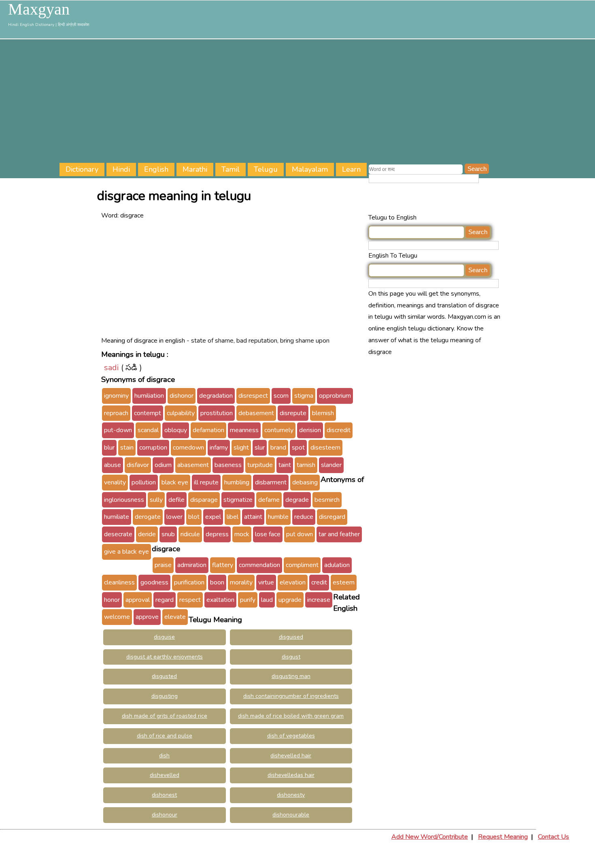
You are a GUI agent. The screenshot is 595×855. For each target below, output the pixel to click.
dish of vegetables (291, 736)
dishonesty (291, 795)
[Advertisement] (327, 102)
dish (164, 755)
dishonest (164, 795)
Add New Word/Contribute (429, 836)
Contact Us (553, 836)
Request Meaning (503, 836)
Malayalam (310, 169)
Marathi (195, 169)
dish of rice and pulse (164, 736)
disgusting (164, 696)
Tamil (230, 169)
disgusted (164, 676)
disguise (164, 637)
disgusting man (291, 676)
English (156, 169)
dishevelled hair (290, 755)
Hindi (121, 169)
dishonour (164, 815)
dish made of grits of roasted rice (164, 716)
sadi (111, 367)
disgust (291, 657)
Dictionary (82, 169)
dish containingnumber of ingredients (291, 696)
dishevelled (164, 775)
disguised (291, 637)
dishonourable (290, 815)
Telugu (266, 169)
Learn (351, 169)
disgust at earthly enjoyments (164, 657)
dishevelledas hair (291, 775)
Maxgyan (39, 9)
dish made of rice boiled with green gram (291, 716)
